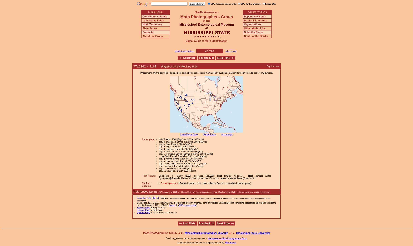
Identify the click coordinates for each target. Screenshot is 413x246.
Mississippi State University (253, 233)
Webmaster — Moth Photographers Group (227, 238)
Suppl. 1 (173, 205)
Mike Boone (230, 242)
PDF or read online (187, 205)
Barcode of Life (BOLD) (148, 198)
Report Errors (209, 134)
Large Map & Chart (189, 134)
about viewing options (184, 51)
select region (231, 51)
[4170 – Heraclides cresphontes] (225, 59)
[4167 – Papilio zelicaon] (187, 59)
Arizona (209, 51)
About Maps (227, 134)
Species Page (143, 207)
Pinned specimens (169, 183)
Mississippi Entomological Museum (206, 233)
